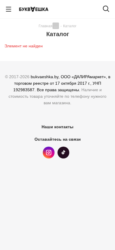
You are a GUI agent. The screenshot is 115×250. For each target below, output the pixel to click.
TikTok (63, 152)
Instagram (49, 152)
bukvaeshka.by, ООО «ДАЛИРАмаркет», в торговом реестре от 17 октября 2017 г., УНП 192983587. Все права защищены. (61, 83)
